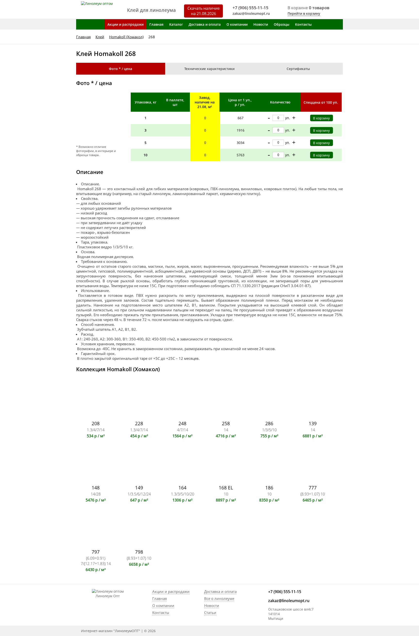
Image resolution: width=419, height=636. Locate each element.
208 (96, 423)
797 (96, 552)
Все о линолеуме (219, 598)
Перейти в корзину (304, 13)
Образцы (281, 24)
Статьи (210, 612)
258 (226, 423)
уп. (287, 118)
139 (313, 423)
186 (269, 488)
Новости (260, 24)
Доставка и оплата (205, 24)
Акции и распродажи (125, 24)
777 (313, 488)
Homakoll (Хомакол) (126, 36)
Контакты (303, 24)
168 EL (226, 488)
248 (182, 423)
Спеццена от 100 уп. (321, 102)
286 (269, 423)
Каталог (176, 24)
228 (139, 423)
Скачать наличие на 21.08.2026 (203, 11)
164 (182, 488)
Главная (156, 24)
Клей (100, 36)
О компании (237, 24)
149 (139, 488)
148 (96, 488)
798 (139, 552)
